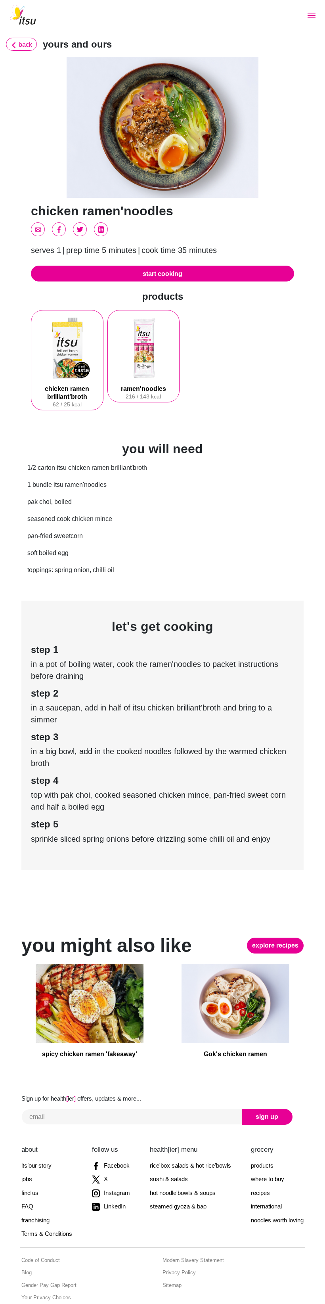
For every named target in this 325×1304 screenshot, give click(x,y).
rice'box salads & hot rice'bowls (190, 1142)
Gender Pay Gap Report (46, 1261)
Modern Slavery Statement (190, 1236)
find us (29, 1169)
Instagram (115, 1169)
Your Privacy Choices (43, 1273)
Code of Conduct (39, 1236)
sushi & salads (169, 1155)
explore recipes (277, 921)
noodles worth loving (278, 1196)
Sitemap (171, 1261)
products (263, 1142)
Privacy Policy (177, 1248)
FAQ (26, 1182)
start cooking (162, 273)
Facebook (114, 1142)
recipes (261, 1169)
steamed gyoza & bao (178, 1182)
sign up (248, 1093)
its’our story (35, 1142)
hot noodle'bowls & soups (183, 1169)
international (267, 1182)
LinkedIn (113, 1182)
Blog (26, 1248)
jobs (26, 1155)
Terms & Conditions (45, 1210)
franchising (35, 1196)
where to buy (268, 1155)
